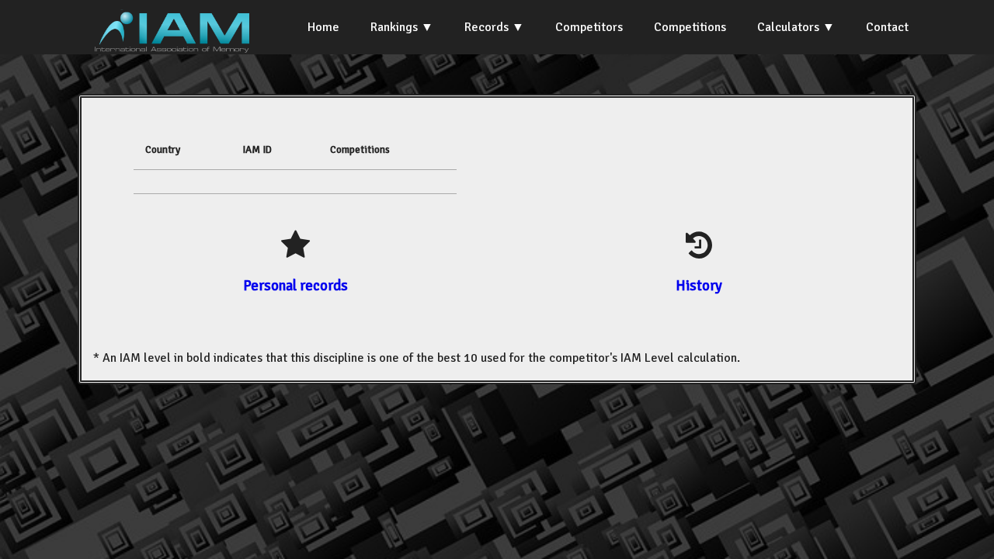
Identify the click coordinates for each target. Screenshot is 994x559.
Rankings (394, 27)
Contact (887, 27)
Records (486, 27)
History (699, 285)
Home (323, 27)
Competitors (589, 27)
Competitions (690, 27)
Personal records (295, 285)
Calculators (788, 27)
